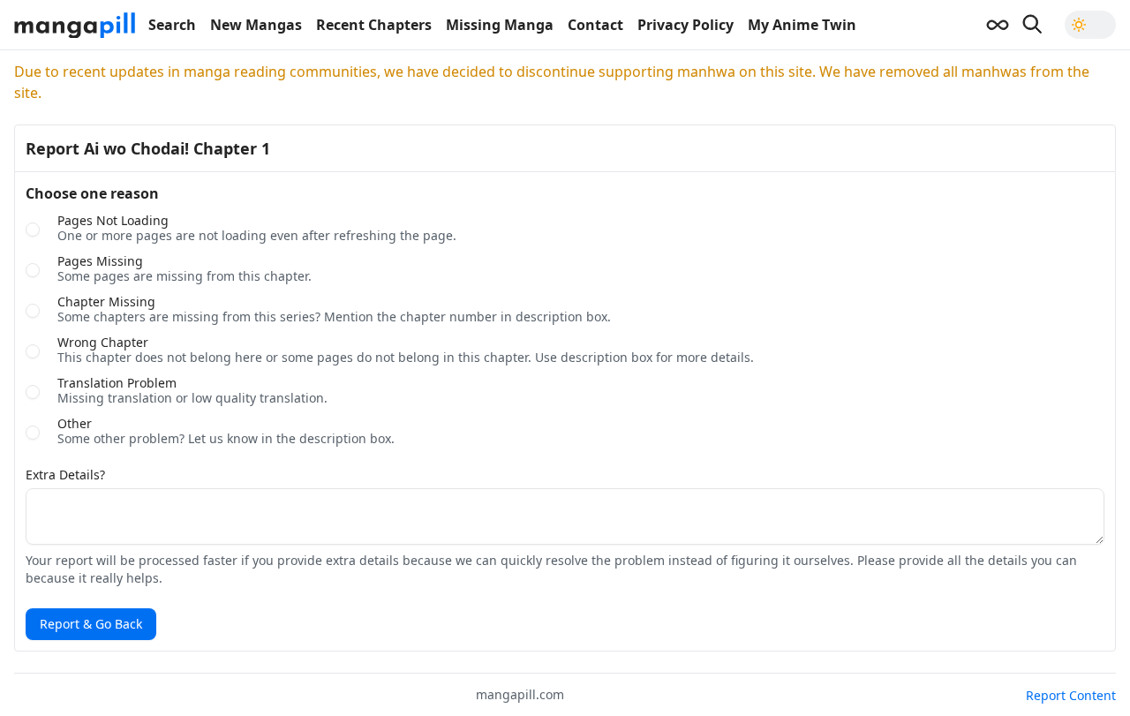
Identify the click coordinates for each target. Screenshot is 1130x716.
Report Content (1071, 695)
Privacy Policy (685, 24)
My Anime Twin (802, 24)
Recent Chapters (374, 24)
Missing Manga (500, 24)
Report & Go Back (91, 623)
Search (172, 24)
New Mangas (256, 24)
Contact (595, 24)
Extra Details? (65, 475)
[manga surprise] (997, 24)
